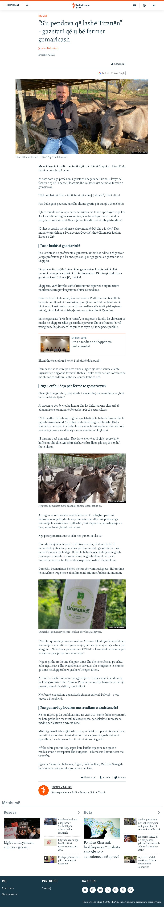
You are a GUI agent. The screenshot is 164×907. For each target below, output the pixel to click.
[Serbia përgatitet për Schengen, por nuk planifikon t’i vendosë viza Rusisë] (130, 821)
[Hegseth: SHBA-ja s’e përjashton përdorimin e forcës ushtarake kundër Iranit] (130, 838)
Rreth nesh (8, 888)
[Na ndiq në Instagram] (93, 890)
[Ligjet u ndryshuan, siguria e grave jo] (22, 828)
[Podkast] (144, 5)
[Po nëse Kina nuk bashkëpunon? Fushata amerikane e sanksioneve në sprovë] (102, 828)
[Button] (118, 64)
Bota (88, 812)
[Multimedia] (154, 5)
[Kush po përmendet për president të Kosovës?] (50, 859)
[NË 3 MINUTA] (134, 5)
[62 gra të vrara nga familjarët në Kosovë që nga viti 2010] (50, 842)
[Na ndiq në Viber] (123, 890)
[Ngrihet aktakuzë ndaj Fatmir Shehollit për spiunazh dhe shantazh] (50, 821)
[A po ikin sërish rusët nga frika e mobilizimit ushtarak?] (130, 859)
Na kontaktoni (10, 895)
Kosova (10, 812)
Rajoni (42, 16)
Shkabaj (46, 888)
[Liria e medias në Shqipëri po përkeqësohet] (55, 344)
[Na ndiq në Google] (130, 890)
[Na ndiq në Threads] (115, 890)
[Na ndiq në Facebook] (85, 890)
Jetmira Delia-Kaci (48, 48)
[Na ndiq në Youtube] (100, 890)
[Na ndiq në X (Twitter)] (108, 890)
